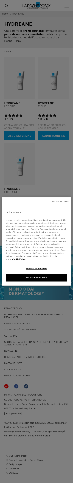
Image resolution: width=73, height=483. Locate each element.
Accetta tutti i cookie (36, 278)
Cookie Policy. (19, 259)
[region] (36, 241)
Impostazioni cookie (36, 269)
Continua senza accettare (58, 201)
